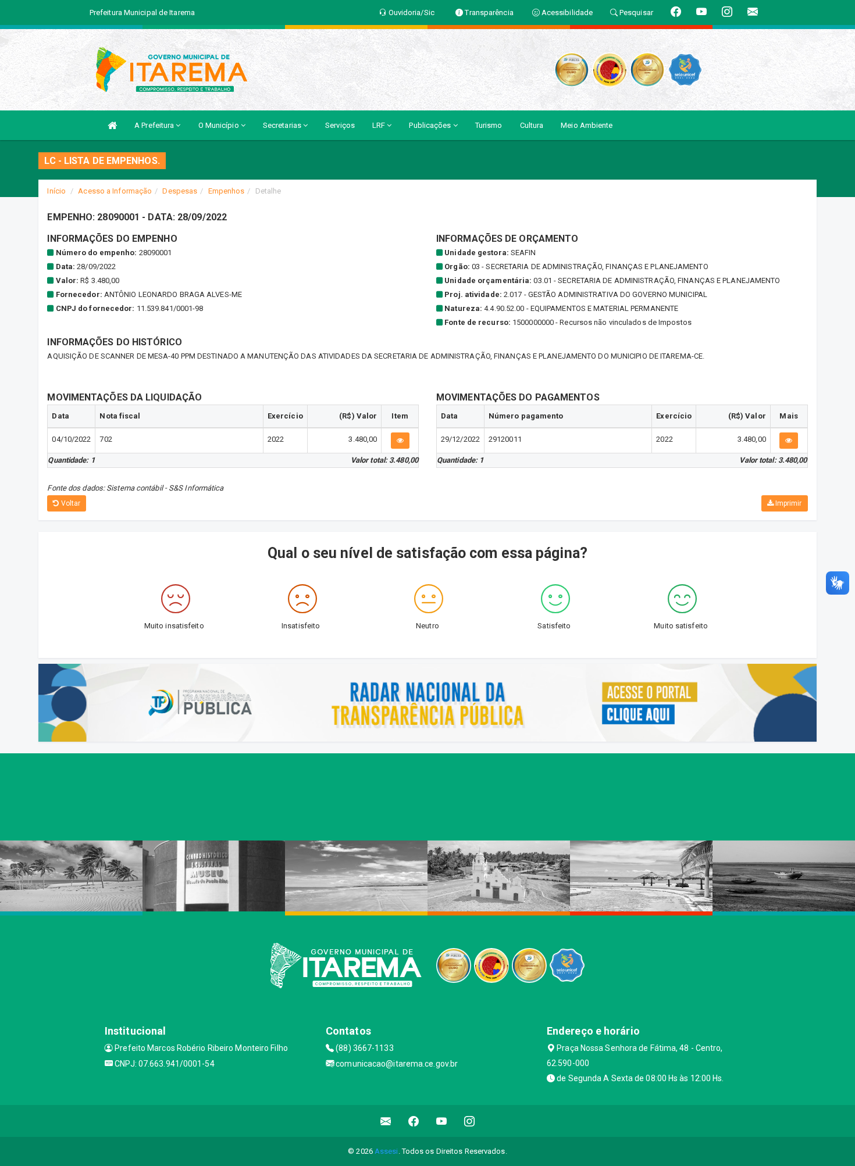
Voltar (70, 503)
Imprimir (788, 503)
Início (56, 191)
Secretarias (283, 125)
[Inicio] (112, 125)
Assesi (386, 1151)
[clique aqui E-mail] (386, 1121)
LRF (379, 125)
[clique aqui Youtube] (442, 1121)
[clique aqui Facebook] (414, 1121)
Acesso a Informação (115, 191)
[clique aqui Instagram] (469, 1121)
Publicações (431, 125)
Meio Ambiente (586, 125)
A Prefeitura (155, 125)
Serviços (340, 125)
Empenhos (226, 191)
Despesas (179, 191)
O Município (219, 125)
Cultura (532, 125)
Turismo (489, 125)
